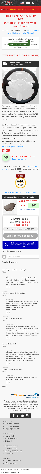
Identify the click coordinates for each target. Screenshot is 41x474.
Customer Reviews (12, 424)
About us (8, 421)
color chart (27, 331)
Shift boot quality (11, 446)
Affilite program (11, 463)
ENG (22, 3)
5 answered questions (13, 192)
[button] (7, 287)
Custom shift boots (12, 448)
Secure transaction (19, 159)
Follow (4, 272)
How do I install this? (9, 344)
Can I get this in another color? (12, 319)
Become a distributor (13, 460)
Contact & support (12, 426)
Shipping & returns (12, 429)
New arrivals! (10, 436)
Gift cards (8, 441)
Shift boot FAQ (10, 433)
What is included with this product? (14, 293)
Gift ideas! (9, 453)
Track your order (11, 438)
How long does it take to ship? (12, 369)
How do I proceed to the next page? (14, 270)
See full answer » (11, 310)
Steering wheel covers (13, 451)
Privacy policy (15, 472)
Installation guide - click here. (13, 146)
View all (4, 387)
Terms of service (5, 472)
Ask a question (30, 192)
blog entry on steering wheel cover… (20, 359)
